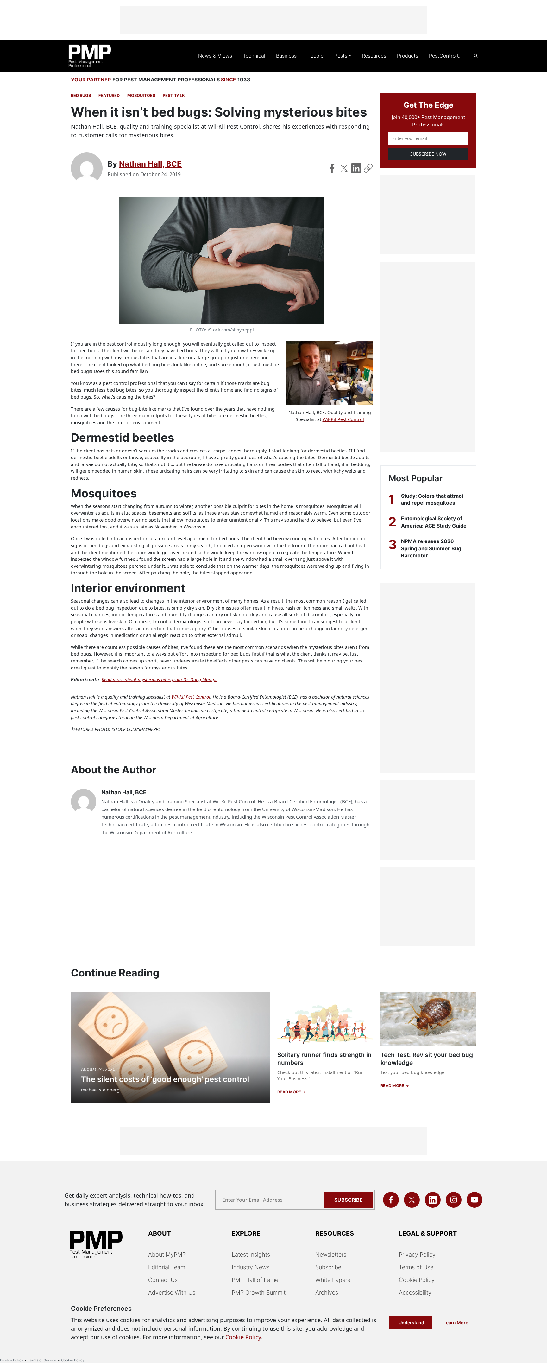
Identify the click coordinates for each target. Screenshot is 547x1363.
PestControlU (445, 56)
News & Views (215, 56)
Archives (326, 1292)
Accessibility (415, 1292)
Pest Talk (174, 95)
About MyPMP (167, 1254)
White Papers (332, 1280)
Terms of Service (42, 1360)
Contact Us (163, 1280)
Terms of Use (416, 1267)
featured (109, 95)
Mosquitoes (141, 95)
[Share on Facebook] (332, 168)
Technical (254, 56)
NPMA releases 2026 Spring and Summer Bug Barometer (431, 548)
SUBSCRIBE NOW (428, 154)
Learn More (455, 1322)
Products (407, 56)
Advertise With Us (171, 1292)
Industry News (250, 1267)
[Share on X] (344, 168)
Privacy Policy (417, 1254)
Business (286, 56)
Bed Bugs (81, 95)
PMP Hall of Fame (255, 1280)
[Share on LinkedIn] (356, 168)
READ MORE (289, 1092)
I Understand (410, 1322)
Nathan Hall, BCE (150, 164)
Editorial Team (166, 1267)
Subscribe (348, 1200)
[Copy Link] (368, 168)
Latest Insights (251, 1254)
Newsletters (330, 1254)
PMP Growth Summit (259, 1292)
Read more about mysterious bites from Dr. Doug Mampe (159, 679)
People (315, 56)
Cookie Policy (417, 1280)
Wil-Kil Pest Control (343, 419)
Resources (374, 56)
